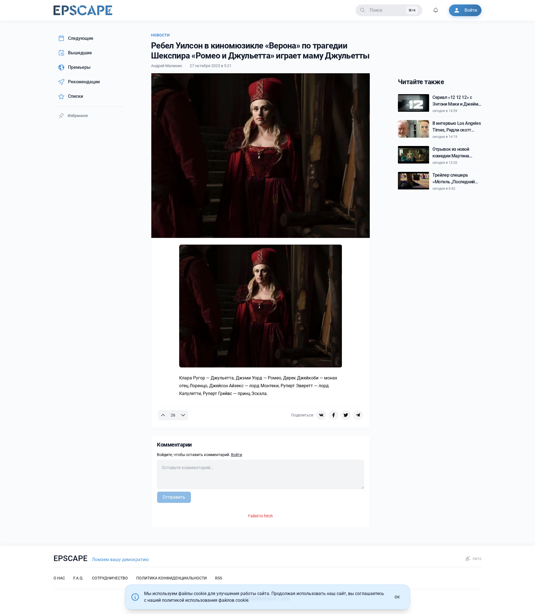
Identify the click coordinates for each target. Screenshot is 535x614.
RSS (218, 578)
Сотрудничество (110, 578)
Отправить (174, 497)
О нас (59, 578)
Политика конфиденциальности (171, 578)
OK (397, 597)
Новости (160, 35)
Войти (236, 454)
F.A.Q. (78, 578)
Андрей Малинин (166, 66)
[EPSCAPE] (83, 10)
